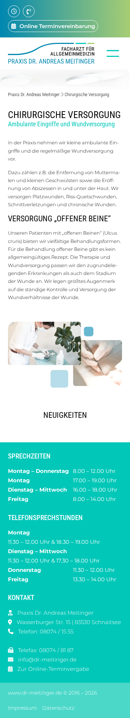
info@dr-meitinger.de (47, 659)
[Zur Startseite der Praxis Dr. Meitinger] (53, 53)
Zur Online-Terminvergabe (53, 668)
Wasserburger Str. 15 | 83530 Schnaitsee (69, 622)
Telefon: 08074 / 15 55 (45, 631)
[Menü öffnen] (113, 53)
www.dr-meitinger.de (35, 693)
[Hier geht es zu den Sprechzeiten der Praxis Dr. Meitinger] (14, 11)
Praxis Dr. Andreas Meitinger (34, 94)
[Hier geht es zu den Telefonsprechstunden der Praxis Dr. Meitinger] (29, 11)
